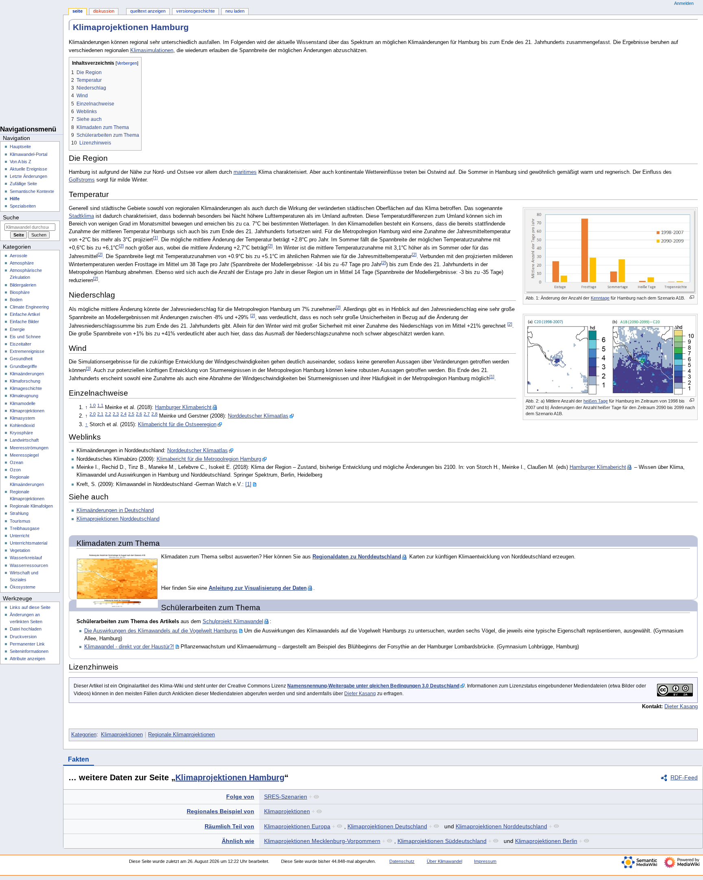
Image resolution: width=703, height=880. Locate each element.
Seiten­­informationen (29, 651)
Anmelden (684, 3)
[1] (248, 484)
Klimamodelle (22, 403)
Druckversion (23, 636)
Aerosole (18, 255)
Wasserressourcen (29, 565)
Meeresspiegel (24, 455)
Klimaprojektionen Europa (297, 826)
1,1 (100, 405)
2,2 (108, 414)
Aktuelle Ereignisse (28, 168)
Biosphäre (20, 292)
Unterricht (19, 535)
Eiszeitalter (20, 343)
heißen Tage (595, 400)
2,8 (154, 414)
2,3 (116, 414)
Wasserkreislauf (26, 557)
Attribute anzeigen (27, 658)
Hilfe (15, 198)
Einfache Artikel (25, 314)
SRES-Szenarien (285, 796)
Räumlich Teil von (229, 826)
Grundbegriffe (23, 366)
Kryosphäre (21, 432)
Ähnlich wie (238, 841)
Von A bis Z (20, 161)
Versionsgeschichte (195, 11)
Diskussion (103, 11)
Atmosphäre (22, 262)
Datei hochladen (25, 628)
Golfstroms (82, 180)
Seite (77, 11)
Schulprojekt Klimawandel (233, 621)
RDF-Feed (684, 777)
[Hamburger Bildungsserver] (31, 105)
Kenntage (600, 298)
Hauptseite (20, 146)
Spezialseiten (23, 206)
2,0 (93, 414)
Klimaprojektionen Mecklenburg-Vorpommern (322, 841)
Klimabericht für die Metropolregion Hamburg (209, 459)
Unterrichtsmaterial (28, 543)
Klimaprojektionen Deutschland (387, 826)
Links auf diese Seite (30, 607)
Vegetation (20, 550)
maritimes (245, 172)
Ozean (16, 462)
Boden (16, 299)
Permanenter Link (27, 643)
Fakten (78, 759)
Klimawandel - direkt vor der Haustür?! (129, 647)
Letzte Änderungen (28, 176)
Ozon (15, 469)
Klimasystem (22, 418)
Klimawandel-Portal (28, 154)
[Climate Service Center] (31, 73)
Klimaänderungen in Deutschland (115, 510)
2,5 (131, 414)
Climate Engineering (29, 306)
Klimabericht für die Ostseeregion (177, 424)
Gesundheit (21, 358)
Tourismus (20, 521)
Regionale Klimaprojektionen (181, 735)
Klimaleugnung (24, 395)
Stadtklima (81, 216)
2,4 (123, 414)
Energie (17, 329)
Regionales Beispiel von (220, 811)
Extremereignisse (27, 351)
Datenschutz (402, 861)
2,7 (147, 414)
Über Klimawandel (444, 861)
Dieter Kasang (360, 693)
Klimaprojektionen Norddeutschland (117, 519)
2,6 (139, 414)
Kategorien (83, 735)
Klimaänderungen (27, 373)
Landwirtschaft (24, 440)
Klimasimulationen (151, 50)
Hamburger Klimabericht (183, 407)
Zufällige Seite (23, 183)
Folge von (240, 796)
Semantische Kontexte (32, 191)
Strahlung (19, 513)
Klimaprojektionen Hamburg (229, 777)
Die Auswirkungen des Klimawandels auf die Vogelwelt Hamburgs (161, 631)
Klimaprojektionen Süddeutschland (442, 841)
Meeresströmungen (29, 447)
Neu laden (235, 11)
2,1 (100, 414)
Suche (11, 217)
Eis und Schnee (25, 336)
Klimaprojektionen (122, 735)
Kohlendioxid (22, 425)
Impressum (485, 861)
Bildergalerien (23, 284)
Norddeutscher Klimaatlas (258, 416)
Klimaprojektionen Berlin (546, 841)
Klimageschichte (26, 388)
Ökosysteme (22, 586)
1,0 (93, 405)
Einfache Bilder (24, 321)
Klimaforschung (25, 381)
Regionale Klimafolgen (31, 505)
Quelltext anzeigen (148, 11)
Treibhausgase (24, 528)
